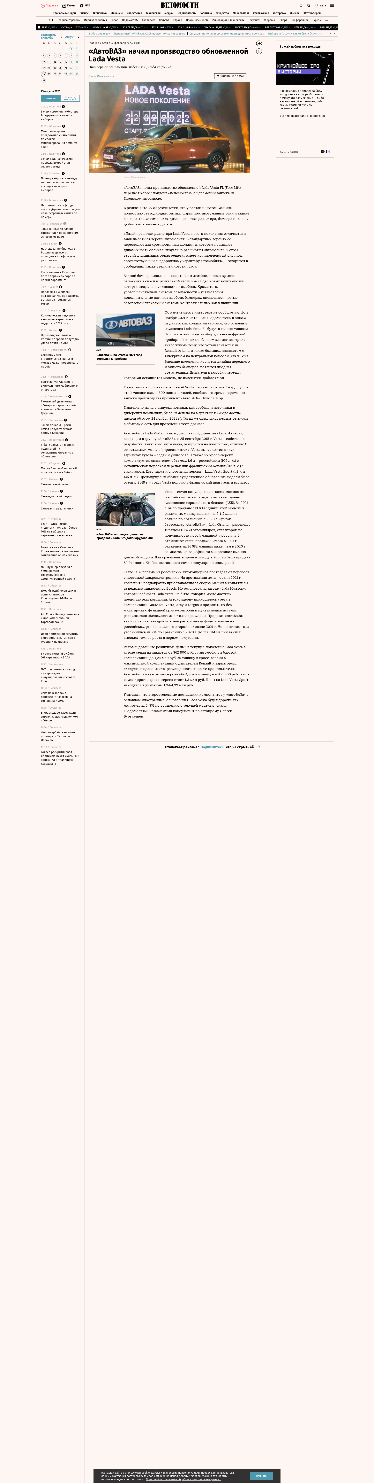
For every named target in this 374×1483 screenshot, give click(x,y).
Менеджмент (241, 13)
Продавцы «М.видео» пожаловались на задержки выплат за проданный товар (60, 297)
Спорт (283, 20)
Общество (222, 13)
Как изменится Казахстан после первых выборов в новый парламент (58, 276)
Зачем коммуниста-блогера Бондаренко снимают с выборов (60, 115)
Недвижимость (186, 13)
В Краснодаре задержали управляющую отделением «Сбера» (59, 716)
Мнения (295, 13)
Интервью (279, 13)
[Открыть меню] (332, 6)
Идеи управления (95, 20)
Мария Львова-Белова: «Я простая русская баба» (59, 470)
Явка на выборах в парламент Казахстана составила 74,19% (56, 697)
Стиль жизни (261, 13)
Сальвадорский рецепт (56, 496)
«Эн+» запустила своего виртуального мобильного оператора (59, 385)
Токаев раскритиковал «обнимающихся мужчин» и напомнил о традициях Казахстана (60, 757)
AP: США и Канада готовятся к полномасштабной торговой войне (60, 618)
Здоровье (270, 20)
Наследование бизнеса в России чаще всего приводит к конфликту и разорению (58, 254)
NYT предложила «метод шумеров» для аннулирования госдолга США (58, 675)
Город (114, 20)
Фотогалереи (312, 13)
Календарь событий (48, 37)
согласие (160, 1476)
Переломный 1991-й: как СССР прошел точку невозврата (150, 33)
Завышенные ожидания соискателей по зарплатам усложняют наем (59, 232)
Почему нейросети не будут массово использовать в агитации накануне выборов (60, 184)
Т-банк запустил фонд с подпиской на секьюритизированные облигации (57, 450)
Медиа (168, 13)
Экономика (100, 13)
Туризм (316, 20)
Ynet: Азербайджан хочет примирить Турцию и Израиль (58, 736)
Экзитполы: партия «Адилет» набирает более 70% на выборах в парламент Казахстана (59, 529)
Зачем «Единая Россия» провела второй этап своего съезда (57, 162)
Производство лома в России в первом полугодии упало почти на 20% (60, 339)
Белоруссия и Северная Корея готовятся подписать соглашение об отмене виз (60, 551)
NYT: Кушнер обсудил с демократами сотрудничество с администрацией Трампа (58, 572)
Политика (205, 13)
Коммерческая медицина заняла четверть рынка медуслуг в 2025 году (58, 319)
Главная (94, 43)
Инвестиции (134, 13)
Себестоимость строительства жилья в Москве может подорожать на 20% (59, 360)
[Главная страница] (180, 5)
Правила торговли (68, 20)
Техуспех (254, 20)
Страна (177, 20)
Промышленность (197, 20)
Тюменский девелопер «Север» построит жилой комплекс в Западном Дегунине (58, 407)
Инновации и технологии (228, 20)
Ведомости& (130, 20)
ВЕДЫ (49, 20)
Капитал (164, 20)
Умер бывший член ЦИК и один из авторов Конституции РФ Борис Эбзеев (58, 596)
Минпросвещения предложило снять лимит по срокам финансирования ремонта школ (59, 139)
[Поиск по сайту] (309, 6)
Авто (105, 43)
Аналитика (148, 20)
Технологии (153, 13)
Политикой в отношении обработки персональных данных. (183, 1479)
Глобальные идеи (64, 13)
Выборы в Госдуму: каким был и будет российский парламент (307, 33)
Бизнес (84, 13)
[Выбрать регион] (301, 6)
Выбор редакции (99, 33)
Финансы (117, 13)
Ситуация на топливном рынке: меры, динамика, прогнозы (227, 33)
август (70, 37)
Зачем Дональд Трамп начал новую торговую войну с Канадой (56, 429)
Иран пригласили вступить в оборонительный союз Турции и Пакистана (59, 637)
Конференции (300, 20)
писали (130, 418)
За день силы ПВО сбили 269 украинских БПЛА (58, 655)
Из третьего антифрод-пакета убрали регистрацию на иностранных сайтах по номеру (60, 211)
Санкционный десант (55, 484)
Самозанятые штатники (57, 508)
